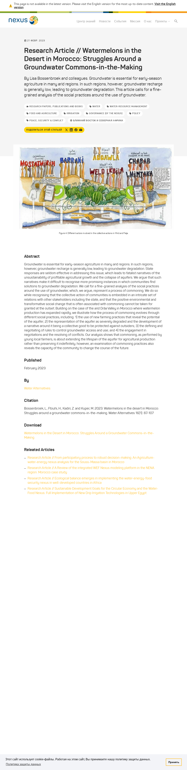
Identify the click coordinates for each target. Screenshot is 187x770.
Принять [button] (173, 762)
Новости (104, 21)
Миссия (135, 21)
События (120, 21)
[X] (66, 129)
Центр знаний (86, 21)
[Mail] (80, 129)
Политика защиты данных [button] (23, 764)
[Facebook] (76, 129)
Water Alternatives (37, 388)
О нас (148, 21)
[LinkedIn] (71, 129)
